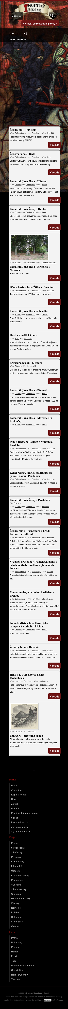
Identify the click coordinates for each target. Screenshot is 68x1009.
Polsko (15, 912)
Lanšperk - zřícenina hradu (26, 735)
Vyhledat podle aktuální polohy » (40, 23)
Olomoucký (17, 893)
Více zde (54, 144)
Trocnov (15, 979)
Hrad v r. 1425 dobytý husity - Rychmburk (28, 676)
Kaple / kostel (19, 794)
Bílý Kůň (50, 133)
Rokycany (16, 942)
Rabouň (50, 650)
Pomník (18, 185)
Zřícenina (18, 366)
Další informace (57, 1000)
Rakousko (16, 916)
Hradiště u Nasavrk (49, 262)
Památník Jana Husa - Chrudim (29, 311)
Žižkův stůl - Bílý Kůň (23, 130)
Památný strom (20, 537)
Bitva (14, 785)
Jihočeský (16, 852)
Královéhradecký (20, 875)
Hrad (17, 338)
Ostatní (15, 926)
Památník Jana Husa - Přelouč (28, 390)
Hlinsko (44, 185)
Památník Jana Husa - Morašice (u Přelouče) (31, 419)
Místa (12, 39)
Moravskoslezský (21, 898)
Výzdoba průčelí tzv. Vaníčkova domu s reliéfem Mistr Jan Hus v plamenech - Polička (33, 564)
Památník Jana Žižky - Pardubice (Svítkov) (30, 501)
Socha (14, 817)
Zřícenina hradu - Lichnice (26, 363)
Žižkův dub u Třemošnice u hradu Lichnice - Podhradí (30, 532)
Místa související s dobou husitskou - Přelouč (32, 594)
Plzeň (14, 956)
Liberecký (16, 866)
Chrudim (50, 290)
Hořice (14, 951)
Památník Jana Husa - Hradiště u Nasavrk (30, 268)
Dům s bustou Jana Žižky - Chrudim (31, 287)
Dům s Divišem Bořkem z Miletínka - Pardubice (32, 443)
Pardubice (51, 448)
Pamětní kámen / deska (24, 813)
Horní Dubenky (19, 974)
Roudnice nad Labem (22, 965)
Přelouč (44, 393)
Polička (50, 571)
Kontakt (47, 993)
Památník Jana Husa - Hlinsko (28, 181)
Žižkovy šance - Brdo (22, 154)
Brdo (49, 157)
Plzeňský (16, 856)
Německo (16, 907)
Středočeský (18, 847)
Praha (14, 843)
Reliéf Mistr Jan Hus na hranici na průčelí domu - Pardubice (31, 474)
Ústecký (15, 870)
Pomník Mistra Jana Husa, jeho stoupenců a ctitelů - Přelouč (29, 624)
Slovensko (17, 921)
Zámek (15, 803)
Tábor (14, 960)
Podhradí (50, 537)
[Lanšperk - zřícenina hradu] (34, 716)
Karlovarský (17, 861)
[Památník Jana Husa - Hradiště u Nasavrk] (34, 247)
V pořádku (47, 1000)
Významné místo (20, 831)
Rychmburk (43, 681)
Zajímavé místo (20, 133)
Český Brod (17, 970)
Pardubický (21, 39)
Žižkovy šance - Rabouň (24, 647)
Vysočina (16, 884)
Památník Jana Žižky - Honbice (29, 209)
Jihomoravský (19, 889)
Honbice (45, 212)
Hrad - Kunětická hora (23, 335)
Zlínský (15, 903)
